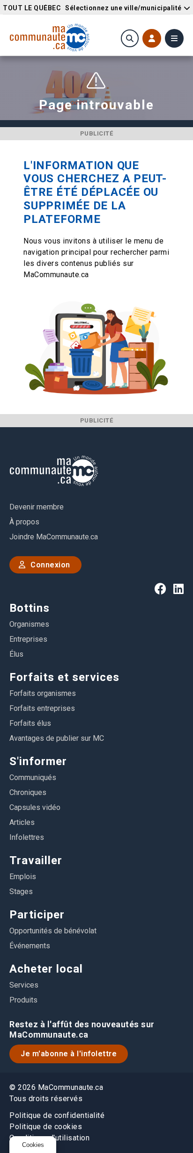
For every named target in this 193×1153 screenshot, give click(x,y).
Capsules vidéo (34, 807)
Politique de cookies (45, 1126)
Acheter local (46, 968)
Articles (22, 822)
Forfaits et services (64, 677)
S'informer (38, 761)
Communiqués (32, 777)
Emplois (22, 876)
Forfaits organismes (42, 693)
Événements (29, 945)
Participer (37, 914)
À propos (24, 521)
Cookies (33, 1144)
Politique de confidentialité (56, 1115)
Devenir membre (36, 506)
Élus (16, 654)
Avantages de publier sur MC (56, 738)
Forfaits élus (30, 723)
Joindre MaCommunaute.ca (53, 536)
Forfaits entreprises (42, 708)
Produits (23, 999)
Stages (21, 891)
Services (23, 985)
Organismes (29, 624)
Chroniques (27, 792)
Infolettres (26, 837)
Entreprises (28, 639)
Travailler (35, 860)
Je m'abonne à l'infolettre (69, 1053)
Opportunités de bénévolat (52, 930)
